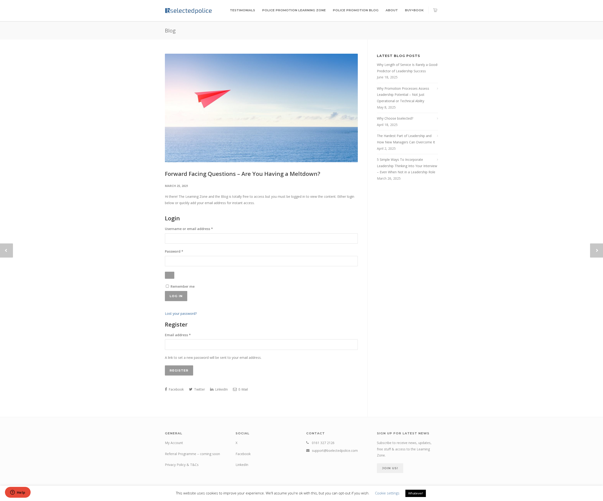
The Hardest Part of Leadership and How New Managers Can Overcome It (406, 138)
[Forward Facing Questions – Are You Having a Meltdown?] (261, 108)
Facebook (176, 389)
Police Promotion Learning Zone (294, 10)
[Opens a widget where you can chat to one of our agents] (18, 493)
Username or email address (196, 228)
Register (179, 370)
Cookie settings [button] (387, 493)
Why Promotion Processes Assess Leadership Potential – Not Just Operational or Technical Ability (403, 94)
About (392, 10)
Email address (185, 334)
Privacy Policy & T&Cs (182, 464)
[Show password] (169, 275)
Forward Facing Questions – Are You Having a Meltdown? (242, 174)
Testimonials (242, 10)
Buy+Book (414, 10)
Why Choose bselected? (395, 118)
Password (181, 251)
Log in (176, 296)
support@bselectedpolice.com (335, 450)
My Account (174, 442)
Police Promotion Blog (356, 10)
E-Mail (242, 389)
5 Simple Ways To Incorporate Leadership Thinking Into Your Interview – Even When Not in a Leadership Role (407, 165)
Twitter (199, 389)
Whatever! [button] (415, 493)
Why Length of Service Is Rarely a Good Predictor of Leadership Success (407, 67)
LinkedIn (221, 389)
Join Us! (390, 468)
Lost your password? (181, 313)
